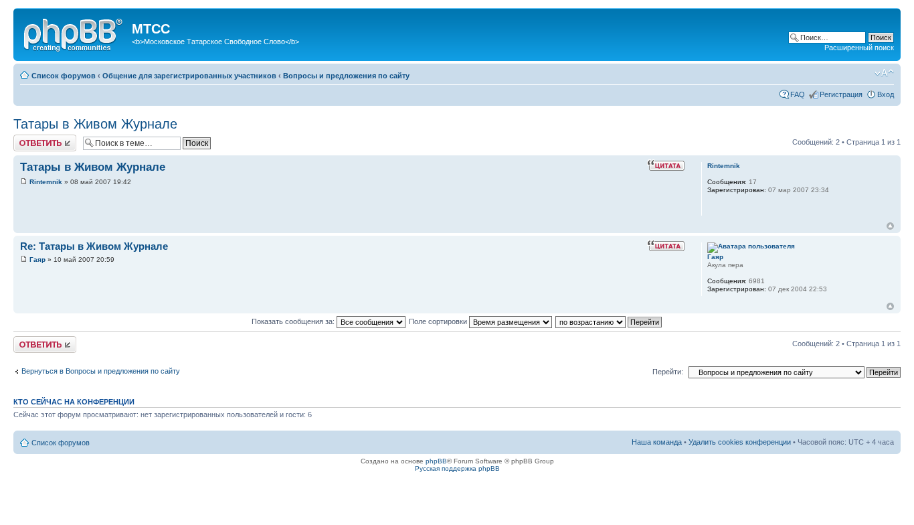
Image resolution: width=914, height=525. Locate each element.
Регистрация (841, 94)
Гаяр (37, 259)
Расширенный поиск (859, 48)
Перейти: (667, 372)
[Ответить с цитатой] (665, 165)
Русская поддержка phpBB (457, 468)
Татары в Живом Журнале (95, 124)
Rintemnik (45, 181)
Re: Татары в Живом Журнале (94, 246)
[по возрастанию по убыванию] (609, 321)
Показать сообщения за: (294, 321)
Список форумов (63, 76)
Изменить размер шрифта (884, 73)
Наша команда (657, 442)
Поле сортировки (439, 321)
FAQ (797, 94)
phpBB (436, 461)
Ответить (29, 139)
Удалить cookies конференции (740, 442)
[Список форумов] (74, 32)
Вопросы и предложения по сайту (346, 76)
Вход (885, 94)
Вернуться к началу (890, 226)
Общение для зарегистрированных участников (189, 76)
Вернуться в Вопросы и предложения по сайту (100, 371)
